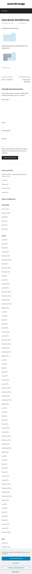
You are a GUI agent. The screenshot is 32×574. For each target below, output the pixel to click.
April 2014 (5, 516)
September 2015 (6, 448)
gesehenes (5, 229)
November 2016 (6, 392)
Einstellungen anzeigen (16, 568)
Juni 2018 (4, 316)
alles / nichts (5, 209)
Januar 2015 (5, 480)
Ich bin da (4, 180)
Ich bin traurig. (6, 188)
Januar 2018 (5, 336)
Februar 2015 (5, 476)
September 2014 (6, 496)
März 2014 (5, 520)
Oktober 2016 (6, 396)
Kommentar (6, 99)
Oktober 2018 (6, 300)
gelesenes (5, 225)
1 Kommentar (22, 23)
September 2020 (6, 260)
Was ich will (5, 184)
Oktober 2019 (6, 272)
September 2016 (6, 400)
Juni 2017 (4, 364)
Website (4, 139)
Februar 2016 (5, 428)
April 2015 (5, 468)
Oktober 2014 (6, 492)
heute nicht (5, 192)
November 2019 (6, 268)
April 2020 (5, 264)
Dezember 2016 (6, 388)
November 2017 (6, 344)
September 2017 (6, 352)
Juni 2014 (4, 508)
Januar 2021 (5, 252)
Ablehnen (16, 563)
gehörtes (4, 221)
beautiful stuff (6, 213)
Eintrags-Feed (6, 547)
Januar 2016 (5, 432)
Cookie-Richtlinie (15, 571)
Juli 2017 (4, 360)
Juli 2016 (4, 408)
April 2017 (5, 372)
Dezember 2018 (6, 292)
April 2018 (5, 324)
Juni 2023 (4, 240)
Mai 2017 (4, 368)
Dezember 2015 (6, 436)
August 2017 (5, 356)
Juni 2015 (4, 460)
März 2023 (5, 248)
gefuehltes (5, 217)
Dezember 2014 (6, 484)
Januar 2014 (5, 528)
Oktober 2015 (6, 444)
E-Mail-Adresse (6, 130)
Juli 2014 (4, 504)
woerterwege (16, 4)
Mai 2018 (4, 320)
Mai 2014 (4, 512)
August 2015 (5, 452)
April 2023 (5, 244)
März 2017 (5, 376)
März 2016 (5, 424)
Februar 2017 (5, 380)
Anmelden (5, 543)
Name (4, 122)
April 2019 (5, 280)
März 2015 (5, 472)
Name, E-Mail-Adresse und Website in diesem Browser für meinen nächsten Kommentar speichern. (15, 151)
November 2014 (6, 488)
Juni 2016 (4, 412)
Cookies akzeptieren (16, 558)
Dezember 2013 (6, 532)
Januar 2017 (5, 384)
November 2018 (6, 296)
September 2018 (6, 304)
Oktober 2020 (6, 256)
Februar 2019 (5, 284)
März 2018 (5, 328)
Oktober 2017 (6, 348)
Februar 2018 (5, 332)
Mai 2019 (4, 276)
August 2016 (5, 404)
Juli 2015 (4, 456)
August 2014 (5, 500)
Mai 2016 (4, 416)
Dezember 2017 (6, 340)
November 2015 (6, 440)
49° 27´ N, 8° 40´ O (7, 79)
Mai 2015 (4, 464)
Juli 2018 (4, 312)
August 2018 (5, 308)
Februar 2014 (5, 524)
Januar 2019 (5, 288)
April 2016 (5, 420)
